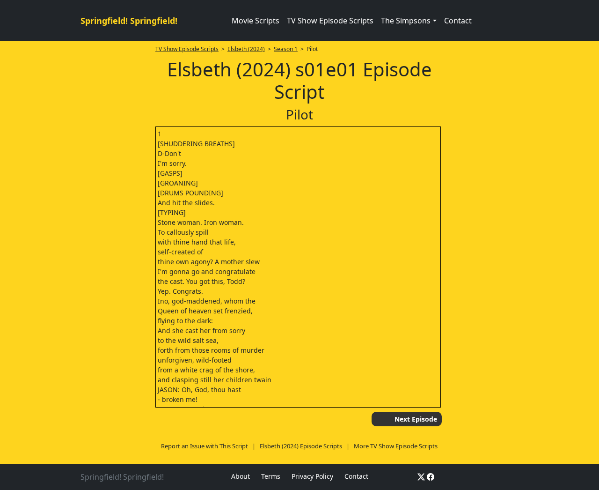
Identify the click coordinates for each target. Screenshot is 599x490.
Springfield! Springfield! (128, 20)
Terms (270, 476)
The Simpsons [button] (406, 20)
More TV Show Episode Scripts (396, 446)
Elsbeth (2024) (246, 49)
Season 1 (286, 49)
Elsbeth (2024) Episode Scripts (301, 446)
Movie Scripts (255, 20)
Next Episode (415, 419)
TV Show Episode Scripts (330, 20)
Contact (458, 20)
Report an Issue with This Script (204, 446)
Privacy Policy (312, 476)
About (240, 476)
